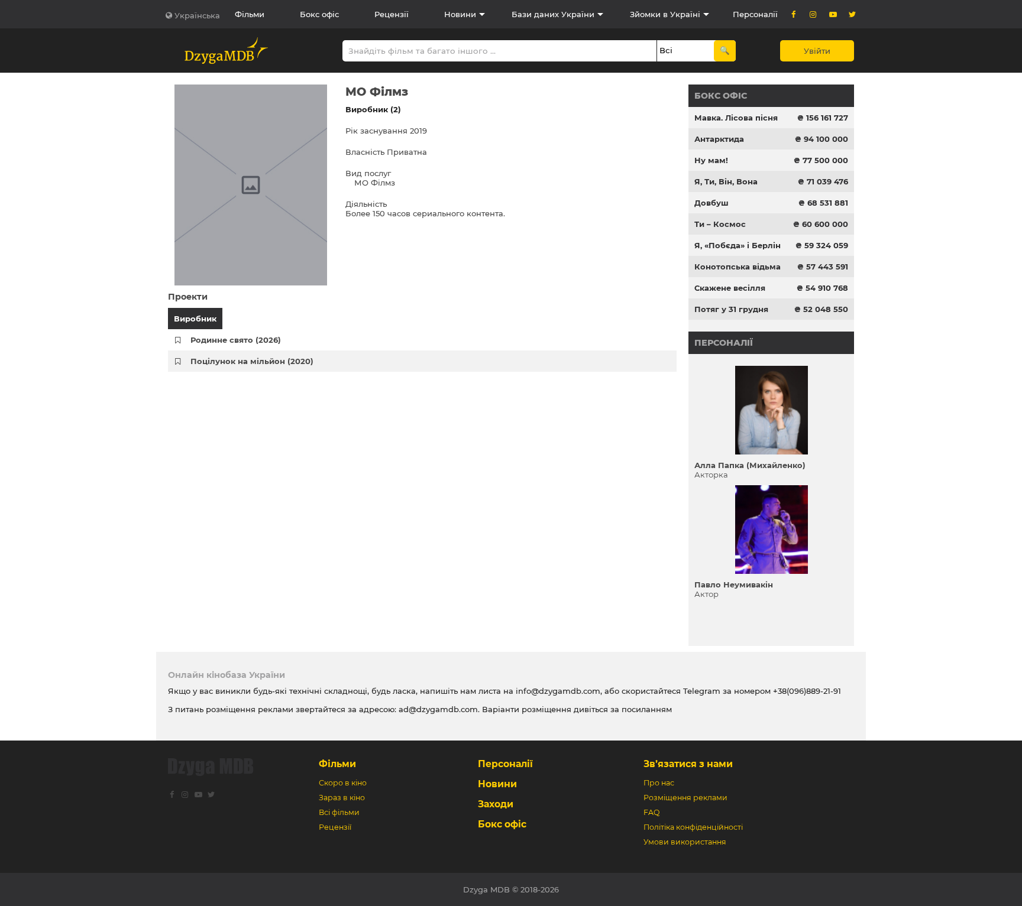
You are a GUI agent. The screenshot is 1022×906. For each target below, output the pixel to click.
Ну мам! (711, 160)
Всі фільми (339, 812)
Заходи (495, 804)
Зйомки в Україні (665, 14)
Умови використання (684, 841)
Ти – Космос (720, 224)
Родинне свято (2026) (235, 340)
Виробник (195, 318)
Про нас (658, 782)
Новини (460, 14)
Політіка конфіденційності (693, 827)
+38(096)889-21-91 (807, 691)
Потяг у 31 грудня (731, 309)
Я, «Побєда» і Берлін (737, 245)
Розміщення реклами (685, 797)
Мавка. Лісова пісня (736, 117)
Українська (197, 15)
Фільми (249, 14)
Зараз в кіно (342, 797)
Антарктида (719, 139)
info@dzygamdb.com (556, 691)
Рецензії (391, 14)
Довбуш (711, 202)
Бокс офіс (319, 14)
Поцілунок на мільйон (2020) (251, 361)
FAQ (651, 812)
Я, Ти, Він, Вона (726, 181)
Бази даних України (553, 14)
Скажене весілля (729, 288)
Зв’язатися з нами (688, 763)
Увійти (817, 51)
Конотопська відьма (737, 266)
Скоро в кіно (343, 782)
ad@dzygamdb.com (438, 709)
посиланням (647, 709)
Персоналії (755, 14)
